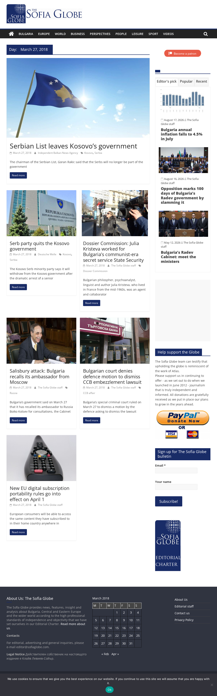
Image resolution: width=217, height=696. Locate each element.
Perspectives (100, 34)
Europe (44, 34)
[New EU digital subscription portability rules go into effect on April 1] (41, 437)
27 (103, 643)
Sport (153, 34)
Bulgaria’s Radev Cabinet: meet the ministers (178, 257)
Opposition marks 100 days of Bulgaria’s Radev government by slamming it (182, 195)
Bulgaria (26, 34)
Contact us (182, 613)
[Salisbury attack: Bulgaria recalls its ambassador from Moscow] (41, 320)
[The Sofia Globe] (11, 33)
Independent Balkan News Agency (58, 153)
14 (110, 628)
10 (131, 620)
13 (103, 628)
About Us (181, 600)
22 (117, 636)
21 (110, 636)
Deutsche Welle (47, 254)
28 (110, 643)
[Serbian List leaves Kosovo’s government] (78, 60)
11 (138, 620)
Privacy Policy (184, 620)
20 (103, 636)
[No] (212, 685)
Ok (109, 689)
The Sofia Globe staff (123, 265)
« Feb (105, 654)
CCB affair (89, 393)
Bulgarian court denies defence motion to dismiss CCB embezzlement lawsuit (112, 376)
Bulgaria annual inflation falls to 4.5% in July (181, 134)
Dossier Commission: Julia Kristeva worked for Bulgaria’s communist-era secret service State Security (113, 251)
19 (96, 636)
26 (96, 643)
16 (124, 628)
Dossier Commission (95, 271)
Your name (163, 482)
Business (78, 34)
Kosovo (88, 153)
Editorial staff (184, 606)
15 (117, 628)
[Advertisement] (183, 310)
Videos (168, 34)
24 (131, 636)
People (121, 34)
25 (138, 636)
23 (124, 636)
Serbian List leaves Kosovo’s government (73, 145)
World (60, 34)
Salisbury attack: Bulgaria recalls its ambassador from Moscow (39, 376)
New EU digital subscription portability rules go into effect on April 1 (40, 493)
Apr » (115, 654)
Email (160, 465)
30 (124, 643)
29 (117, 643)
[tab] (166, 82)
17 (131, 628)
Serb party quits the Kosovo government (39, 246)
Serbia (98, 153)
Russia (13, 393)
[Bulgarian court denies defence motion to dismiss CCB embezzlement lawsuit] (115, 320)
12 (96, 628)
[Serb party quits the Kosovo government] (41, 192)
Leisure (137, 34)
